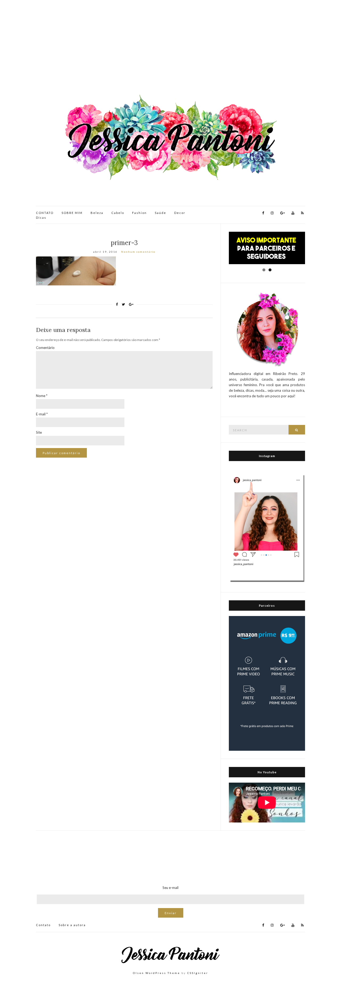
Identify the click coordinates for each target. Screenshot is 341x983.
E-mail (42, 414)
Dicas (41, 217)
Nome (41, 396)
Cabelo (117, 212)
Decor (179, 212)
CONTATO (45, 212)
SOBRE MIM (72, 212)
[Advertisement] (170, 48)
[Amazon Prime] (267, 683)
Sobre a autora (72, 925)
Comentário (45, 347)
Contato (43, 925)
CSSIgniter (197, 972)
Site (39, 432)
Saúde (160, 212)
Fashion (139, 212)
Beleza (97, 212)
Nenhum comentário (138, 251)
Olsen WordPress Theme (156, 972)
